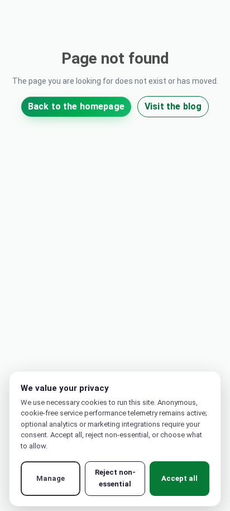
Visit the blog (173, 106)
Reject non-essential (115, 478)
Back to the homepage (76, 106)
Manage (50, 478)
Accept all (179, 478)
